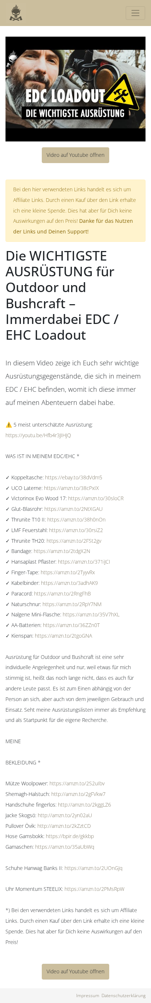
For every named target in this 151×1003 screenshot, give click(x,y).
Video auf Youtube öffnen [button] (75, 154)
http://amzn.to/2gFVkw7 (78, 793)
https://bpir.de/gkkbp (70, 836)
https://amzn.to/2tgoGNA (63, 635)
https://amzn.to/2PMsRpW (94, 888)
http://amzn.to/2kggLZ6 (84, 804)
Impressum (87, 995)
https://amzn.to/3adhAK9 (69, 582)
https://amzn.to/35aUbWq (64, 846)
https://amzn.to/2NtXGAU (73, 508)
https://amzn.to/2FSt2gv (74, 540)
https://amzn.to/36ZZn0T (71, 625)
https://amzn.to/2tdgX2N (62, 550)
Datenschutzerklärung (124, 995)
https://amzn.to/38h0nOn (76, 519)
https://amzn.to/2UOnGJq (93, 867)
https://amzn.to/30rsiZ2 (76, 530)
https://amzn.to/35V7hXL (91, 614)
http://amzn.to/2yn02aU (65, 815)
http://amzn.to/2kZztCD (64, 825)
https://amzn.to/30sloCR (96, 498)
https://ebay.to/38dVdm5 (73, 477)
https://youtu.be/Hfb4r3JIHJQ (38, 435)
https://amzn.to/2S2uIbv (76, 783)
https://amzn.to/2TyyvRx (68, 572)
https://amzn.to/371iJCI (84, 561)
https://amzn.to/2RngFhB (62, 593)
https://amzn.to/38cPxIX (71, 487)
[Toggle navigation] (135, 13)
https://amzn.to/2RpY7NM (72, 604)
